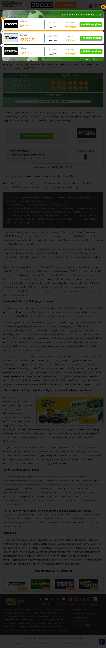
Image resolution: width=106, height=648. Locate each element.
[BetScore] (11, 38)
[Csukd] (103, 7)
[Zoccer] (11, 24)
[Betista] (11, 51)
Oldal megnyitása (92, 24)
